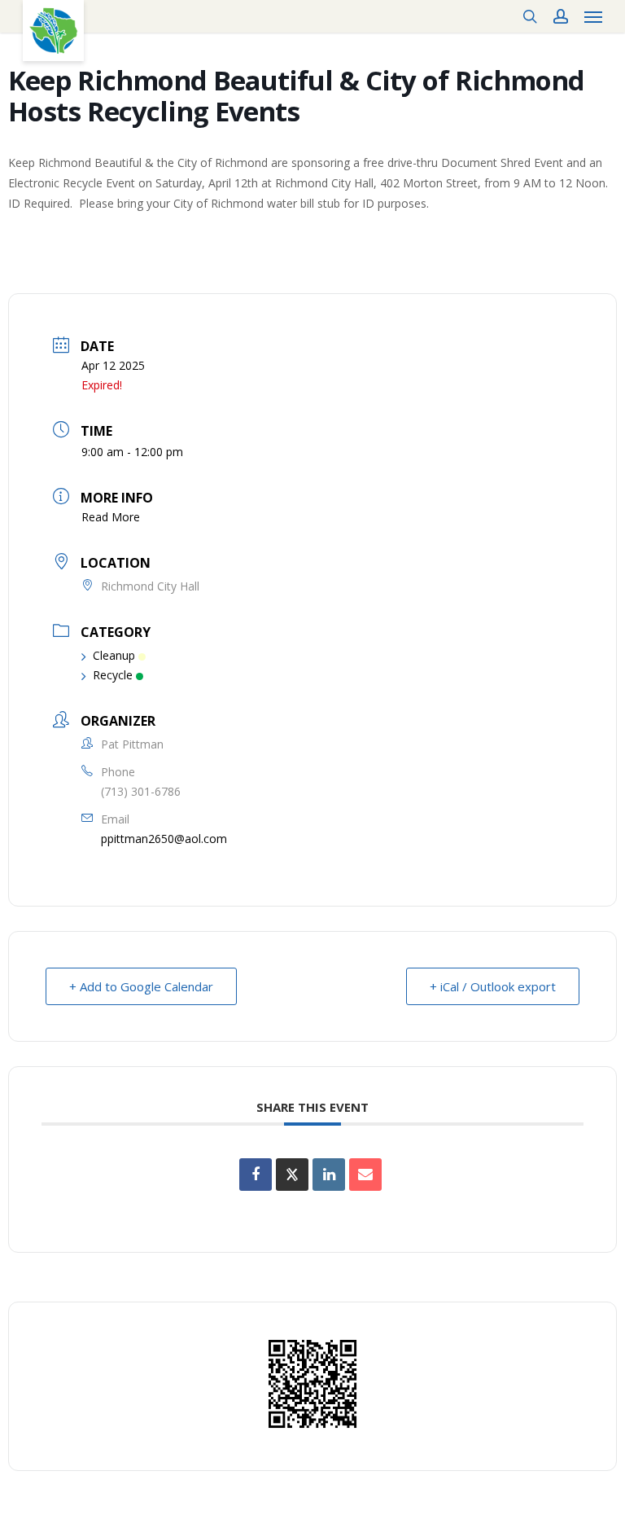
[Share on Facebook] (255, 1174)
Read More (110, 517)
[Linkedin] (328, 1174)
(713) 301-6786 (141, 791)
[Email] (365, 1174)
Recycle (113, 675)
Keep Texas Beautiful (53, 30)
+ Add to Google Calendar (141, 986)
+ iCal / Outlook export (493, 986)
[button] (593, 16)
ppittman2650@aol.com (164, 838)
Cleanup (114, 655)
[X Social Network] (292, 1174)
